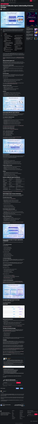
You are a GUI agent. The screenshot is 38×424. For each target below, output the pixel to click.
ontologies (13, 276)
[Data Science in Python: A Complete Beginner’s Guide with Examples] (35, 35)
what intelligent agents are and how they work (14, 348)
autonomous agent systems (8, 330)
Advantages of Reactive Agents (8, 38)
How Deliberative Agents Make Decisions (9, 43)
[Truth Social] (36, 421)
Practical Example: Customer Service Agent (19, 35)
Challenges (6, 46)
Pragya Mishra (4, 391)
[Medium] (34, 421)
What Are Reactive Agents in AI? (7, 35)
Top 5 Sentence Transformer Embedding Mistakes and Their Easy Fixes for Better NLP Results (14, 373)
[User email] (3, 366)
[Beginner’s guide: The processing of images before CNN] (35, 38)
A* (11, 275)
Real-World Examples (7, 37)
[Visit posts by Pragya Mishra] (1, 391)
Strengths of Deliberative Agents (8, 45)
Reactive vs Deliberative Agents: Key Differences (7, 48)
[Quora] (35, 421)
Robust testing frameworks (7, 277)
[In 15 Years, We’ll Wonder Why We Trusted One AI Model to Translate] (35, 29)
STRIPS (13, 275)
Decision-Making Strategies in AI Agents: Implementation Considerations (18, 38)
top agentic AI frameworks (11, 352)
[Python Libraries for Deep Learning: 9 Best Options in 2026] (35, 32)
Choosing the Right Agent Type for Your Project (18, 44)
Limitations (6, 39)
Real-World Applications (7, 44)
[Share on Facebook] (30, 9)
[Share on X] (31, 9)
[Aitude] (2, 0)
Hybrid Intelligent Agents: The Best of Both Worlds (8, 49)
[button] (16, 1)
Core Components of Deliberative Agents (9, 42)
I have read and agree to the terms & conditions (32, 415)
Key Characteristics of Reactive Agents (8, 36)
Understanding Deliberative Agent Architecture (7, 41)
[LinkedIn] (33, 421)
